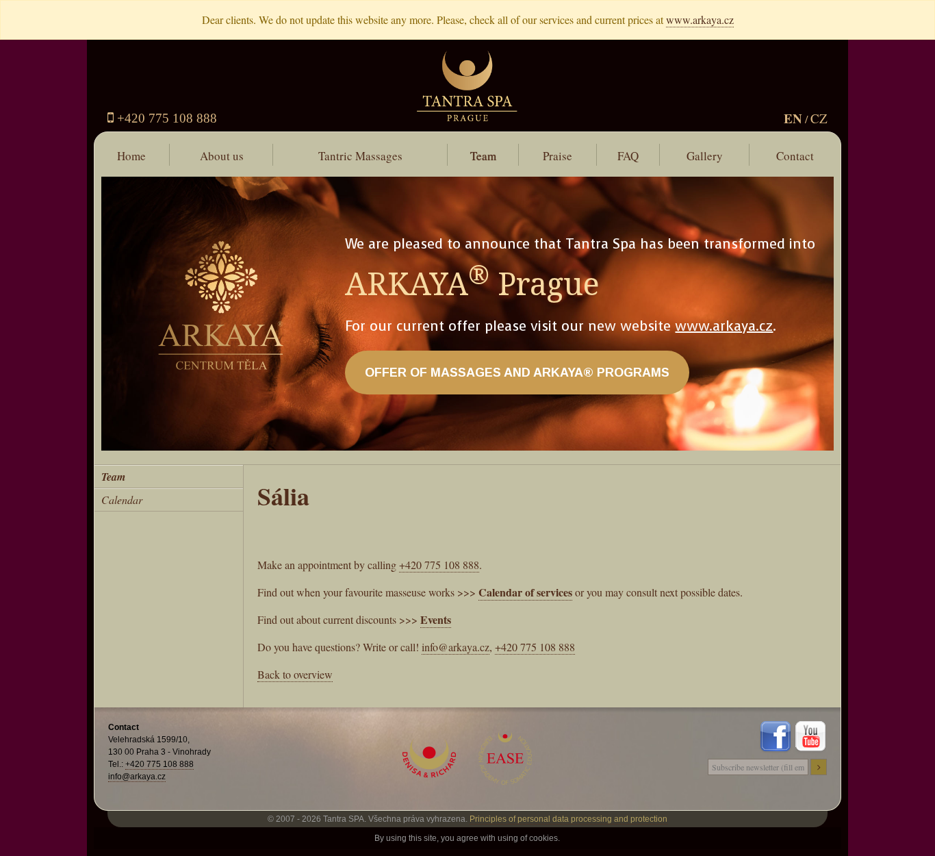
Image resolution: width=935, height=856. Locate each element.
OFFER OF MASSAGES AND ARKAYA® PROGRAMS (517, 372)
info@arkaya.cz (455, 647)
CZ (819, 118)
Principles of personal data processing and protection (568, 819)
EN (793, 118)
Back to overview (295, 674)
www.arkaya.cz (700, 19)
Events (435, 619)
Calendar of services (525, 592)
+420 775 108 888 (165, 118)
